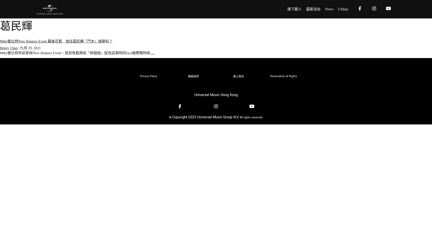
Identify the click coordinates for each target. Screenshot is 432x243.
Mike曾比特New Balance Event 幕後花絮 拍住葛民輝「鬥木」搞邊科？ (56, 41)
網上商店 (238, 76)
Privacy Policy (148, 76)
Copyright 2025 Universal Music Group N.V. (205, 117)
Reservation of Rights (283, 76)
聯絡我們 (193, 76)
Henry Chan (9, 48)
